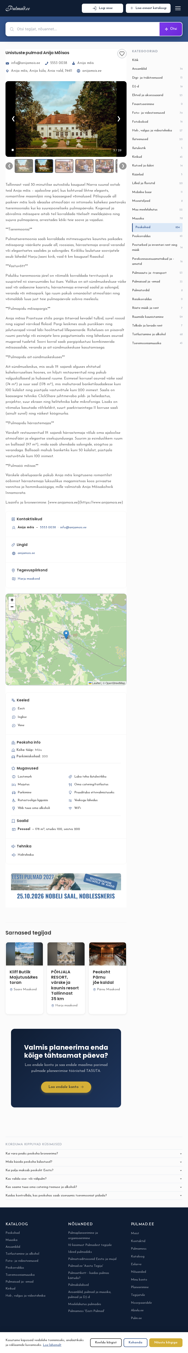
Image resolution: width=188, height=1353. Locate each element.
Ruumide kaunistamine (157, 317)
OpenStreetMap (115, 683)
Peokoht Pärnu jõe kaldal (103, 977)
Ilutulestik (157, 148)
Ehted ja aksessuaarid (157, 95)
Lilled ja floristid (157, 183)
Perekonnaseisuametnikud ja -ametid (157, 261)
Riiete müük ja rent (157, 308)
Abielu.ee (137, 1310)
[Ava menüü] (177, 8)
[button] (66, 634)
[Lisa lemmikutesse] (122, 53)
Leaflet (96, 683)
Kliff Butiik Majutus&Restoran (24, 977)
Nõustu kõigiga (165, 1342)
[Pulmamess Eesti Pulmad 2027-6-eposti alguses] (66, 887)
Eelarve (136, 1264)
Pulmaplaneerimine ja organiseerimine (83, 1235)
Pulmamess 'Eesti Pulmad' (86, 1311)
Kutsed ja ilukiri (157, 165)
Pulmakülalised (78, 1285)
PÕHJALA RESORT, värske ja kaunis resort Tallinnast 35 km (65, 985)
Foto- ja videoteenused (157, 113)
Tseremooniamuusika (157, 343)
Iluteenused (157, 139)
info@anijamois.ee (25, 63)
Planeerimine (140, 1287)
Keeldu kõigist (106, 1342)
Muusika (157, 218)
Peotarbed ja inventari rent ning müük (157, 247)
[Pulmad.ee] (19, 8)
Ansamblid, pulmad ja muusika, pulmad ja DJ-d (89, 1294)
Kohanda (135, 1342)
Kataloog (137, 1256)
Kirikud (157, 157)
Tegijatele (138, 1295)
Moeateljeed (157, 201)
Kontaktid (138, 1241)
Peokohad (157, 227)
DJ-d (157, 86)
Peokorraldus (157, 236)
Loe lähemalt (52, 1345)
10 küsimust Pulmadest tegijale (90, 1245)
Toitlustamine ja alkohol (157, 334)
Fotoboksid (157, 122)
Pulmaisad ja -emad (157, 281)
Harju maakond (29, 579)
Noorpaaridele (141, 1303)
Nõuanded (138, 1272)
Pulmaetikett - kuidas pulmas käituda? (88, 1275)
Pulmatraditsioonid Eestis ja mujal (92, 1259)
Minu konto (139, 1279)
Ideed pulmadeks (80, 1252)
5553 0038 (58, 63)
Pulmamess (139, 1249)
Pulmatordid (157, 290)
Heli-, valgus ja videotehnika (157, 130)
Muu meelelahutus (157, 209)
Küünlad (157, 174)
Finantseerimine (157, 104)
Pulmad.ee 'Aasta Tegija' (85, 1266)
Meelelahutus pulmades (84, 1304)
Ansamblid (157, 69)
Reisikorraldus (157, 299)
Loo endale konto (63, 1087)
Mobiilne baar (157, 192)
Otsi (173, 29)
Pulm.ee (136, 1318)
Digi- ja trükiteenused (157, 78)
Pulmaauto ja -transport (157, 273)
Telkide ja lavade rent (157, 325)
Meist (135, 1233)
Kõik (135, 60)
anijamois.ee (92, 71)
